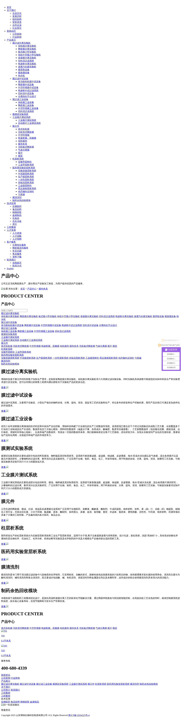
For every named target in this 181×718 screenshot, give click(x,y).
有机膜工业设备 (26, 102)
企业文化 (16, 13)
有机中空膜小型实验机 (29, 55)
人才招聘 (16, 239)
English (10, 268)
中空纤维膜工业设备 (28, 108)
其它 (14, 224)
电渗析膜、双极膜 (27, 138)
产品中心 (31, 289)
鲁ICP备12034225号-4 (79, 715)
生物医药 (16, 206)
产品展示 (11, 40)
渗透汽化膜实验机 (27, 66)
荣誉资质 (16, 22)
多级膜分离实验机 (27, 58)
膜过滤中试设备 (20, 78)
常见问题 (16, 251)
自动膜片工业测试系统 (29, 123)
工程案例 (11, 227)
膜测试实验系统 (20, 114)
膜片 (20, 153)
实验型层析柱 (25, 162)
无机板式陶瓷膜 (26, 147)
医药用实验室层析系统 (23, 167)
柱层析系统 (18, 159)
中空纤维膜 (23, 135)
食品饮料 (16, 209)
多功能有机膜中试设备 (29, 81)
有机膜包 (22, 141)
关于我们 (11, 10)
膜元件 (15, 126)
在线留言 (16, 263)
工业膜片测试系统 (21, 117)
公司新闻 (16, 34)
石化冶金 (16, 221)
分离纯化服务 (19, 245)
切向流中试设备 (26, 93)
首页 (9, 7)
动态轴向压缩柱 (26, 191)
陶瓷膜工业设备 (26, 105)
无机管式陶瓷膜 (26, 132)
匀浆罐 (21, 194)
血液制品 (16, 215)
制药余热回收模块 (21, 200)
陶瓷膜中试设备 (26, 84)
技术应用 (11, 203)
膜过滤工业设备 (20, 99)
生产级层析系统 (26, 176)
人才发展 (11, 230)
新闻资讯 (5, 675)
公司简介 (5, 690)
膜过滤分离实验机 (21, 43)
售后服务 (16, 254)
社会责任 (16, 28)
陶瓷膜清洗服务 (20, 248)
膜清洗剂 (16, 197)
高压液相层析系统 (27, 188)
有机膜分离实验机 (27, 46)
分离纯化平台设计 (27, 96)
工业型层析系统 (26, 165)
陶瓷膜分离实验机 (27, 49)
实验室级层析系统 (27, 170)
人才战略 (16, 236)
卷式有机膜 (23, 129)
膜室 (20, 156)
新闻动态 (11, 31)
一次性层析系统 (26, 179)
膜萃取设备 (23, 69)
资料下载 (16, 257)
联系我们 (11, 260)
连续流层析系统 (26, 182)
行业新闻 (16, 37)
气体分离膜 (23, 150)
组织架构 (16, 19)
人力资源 (16, 233)
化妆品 (15, 218)
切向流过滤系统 (26, 61)
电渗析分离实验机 (27, 64)
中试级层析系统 (26, 173)
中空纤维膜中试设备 (28, 87)
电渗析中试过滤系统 (28, 90)
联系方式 (16, 266)
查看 (3, 387)
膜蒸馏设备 (23, 72)
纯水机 (21, 75)
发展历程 (16, 16)
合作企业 (16, 25)
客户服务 (11, 242)
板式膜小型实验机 (27, 52)
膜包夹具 (22, 144)
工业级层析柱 (25, 185)
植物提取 (16, 212)
